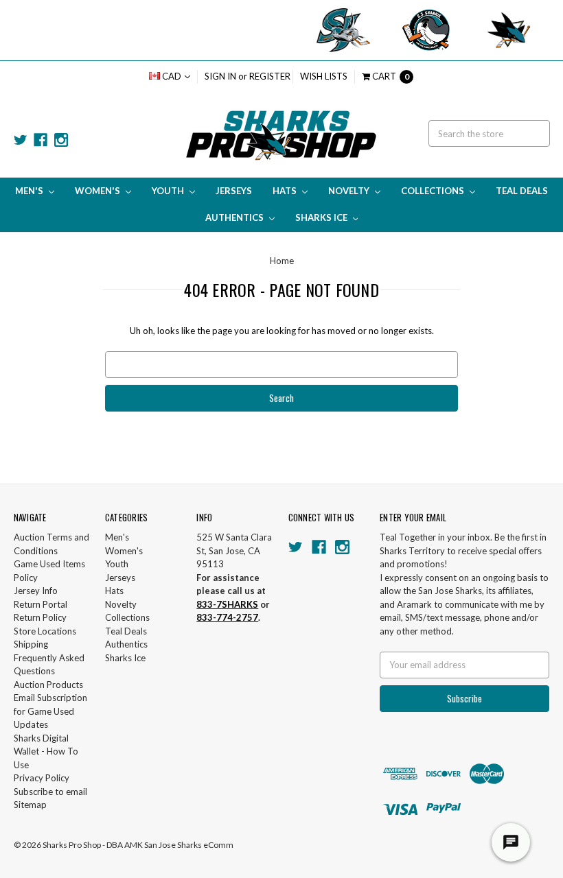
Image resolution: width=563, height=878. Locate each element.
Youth (169, 190)
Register (269, 76)
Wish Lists (323, 76)
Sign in (220, 76)
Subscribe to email (50, 791)
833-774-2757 (227, 617)
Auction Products (48, 684)
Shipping (31, 644)
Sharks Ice (322, 217)
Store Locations (45, 631)
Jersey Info (36, 590)
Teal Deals (522, 190)
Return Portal (40, 604)
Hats (286, 190)
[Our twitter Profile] (20, 140)
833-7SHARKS (227, 604)
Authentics (235, 217)
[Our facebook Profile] (40, 140)
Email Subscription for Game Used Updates (50, 711)
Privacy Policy (41, 777)
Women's (98, 190)
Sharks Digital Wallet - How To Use (46, 751)
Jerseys (234, 190)
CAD (171, 76)
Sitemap (30, 804)
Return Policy (40, 617)
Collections (433, 190)
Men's (30, 190)
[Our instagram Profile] (61, 140)
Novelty (349, 190)
